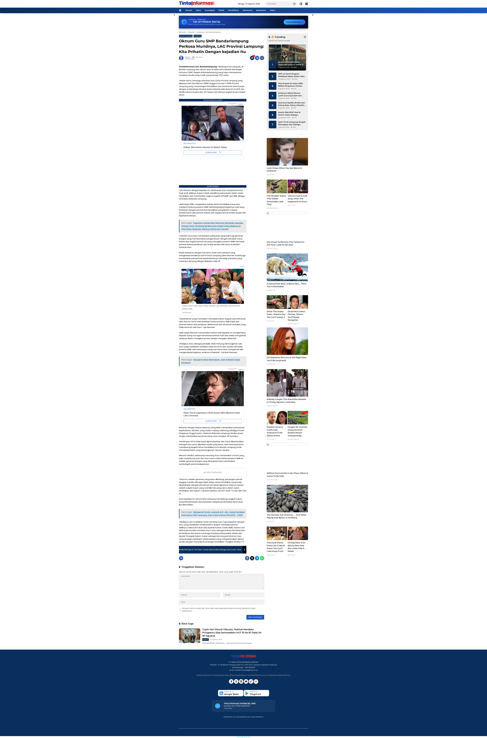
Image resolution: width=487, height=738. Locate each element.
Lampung (197, 36)
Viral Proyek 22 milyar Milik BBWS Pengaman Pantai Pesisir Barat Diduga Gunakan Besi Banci (290, 84)
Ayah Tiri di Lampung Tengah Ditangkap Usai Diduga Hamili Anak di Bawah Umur (292, 123)
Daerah (205, 639)
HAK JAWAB (248, 675)
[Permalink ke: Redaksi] (182, 58)
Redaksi (188, 57)
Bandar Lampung (186, 36)
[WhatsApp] (262, 558)
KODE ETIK (209, 675)
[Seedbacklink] (256, 681)
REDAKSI (200, 675)
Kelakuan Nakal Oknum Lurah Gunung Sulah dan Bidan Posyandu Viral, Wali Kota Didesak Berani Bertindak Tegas (290, 94)
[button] (294, 4)
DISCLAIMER (236, 675)
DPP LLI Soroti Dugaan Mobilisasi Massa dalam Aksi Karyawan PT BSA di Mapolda (292, 75)
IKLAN (288, 675)
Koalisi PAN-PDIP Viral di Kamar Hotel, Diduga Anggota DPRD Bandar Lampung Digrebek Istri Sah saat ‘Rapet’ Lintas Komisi (291, 113)
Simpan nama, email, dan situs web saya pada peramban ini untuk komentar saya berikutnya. (218, 609)
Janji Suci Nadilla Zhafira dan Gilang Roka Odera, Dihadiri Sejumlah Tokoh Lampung (291, 104)
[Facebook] (247, 558)
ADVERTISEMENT (277, 675)
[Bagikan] (262, 58)
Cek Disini (228, 708)
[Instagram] (241, 683)
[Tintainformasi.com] (196, 3)
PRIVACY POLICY (261, 675)
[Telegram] (257, 558)
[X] (236, 683)
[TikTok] (251, 683)
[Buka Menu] (306, 3)
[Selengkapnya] (305, 37)
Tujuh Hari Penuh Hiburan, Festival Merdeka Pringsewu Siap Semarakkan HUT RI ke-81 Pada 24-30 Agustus (232, 632)
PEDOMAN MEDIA (223, 675)
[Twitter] (252, 558)
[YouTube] (246, 683)
